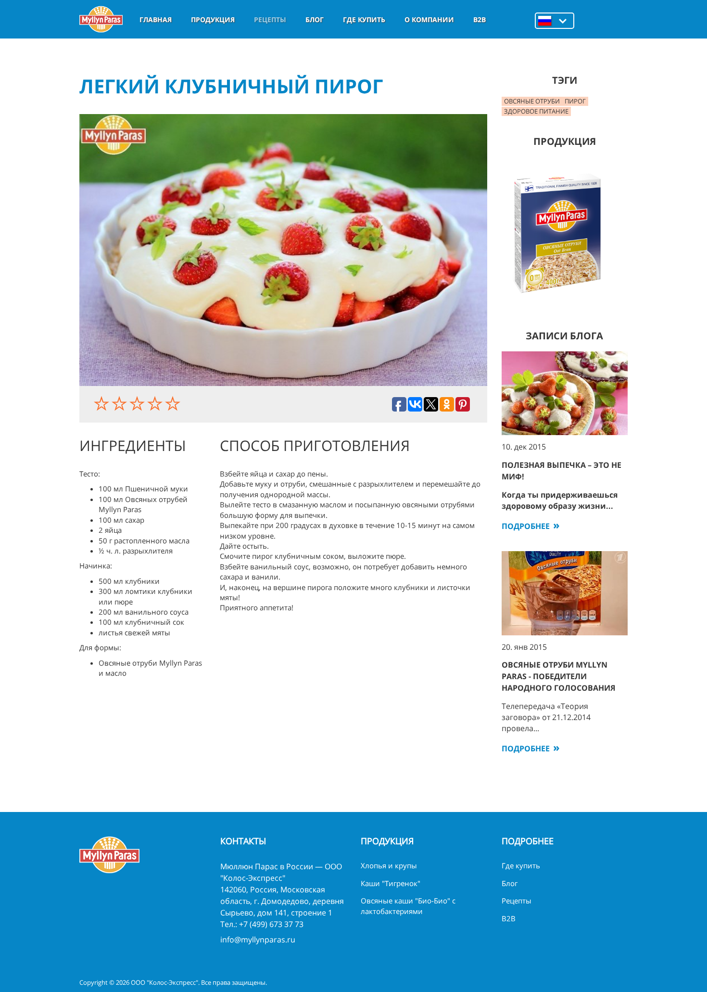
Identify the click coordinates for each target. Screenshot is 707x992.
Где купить (364, 19)
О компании (429, 19)
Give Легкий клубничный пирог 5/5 (174, 403)
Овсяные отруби (532, 101)
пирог (575, 101)
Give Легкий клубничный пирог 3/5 (138, 403)
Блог (314, 19)
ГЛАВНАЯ (155, 19)
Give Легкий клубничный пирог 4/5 (156, 403)
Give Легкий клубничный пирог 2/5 (120, 403)
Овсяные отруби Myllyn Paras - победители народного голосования (559, 676)
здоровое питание (536, 111)
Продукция (213, 19)
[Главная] (101, 19)
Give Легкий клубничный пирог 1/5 (103, 403)
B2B (479, 19)
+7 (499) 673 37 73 (271, 924)
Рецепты (270, 19)
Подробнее (526, 526)
